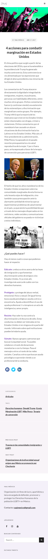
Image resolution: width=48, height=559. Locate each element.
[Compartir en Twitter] (13, 370)
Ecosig (39, 408)
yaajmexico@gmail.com (24, 507)
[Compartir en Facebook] (7, 370)
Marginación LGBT (13, 411)
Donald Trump (29, 408)
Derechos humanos (13, 408)
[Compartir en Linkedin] (19, 370)
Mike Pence (28, 411)
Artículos (9, 396)
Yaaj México (19, 40)
